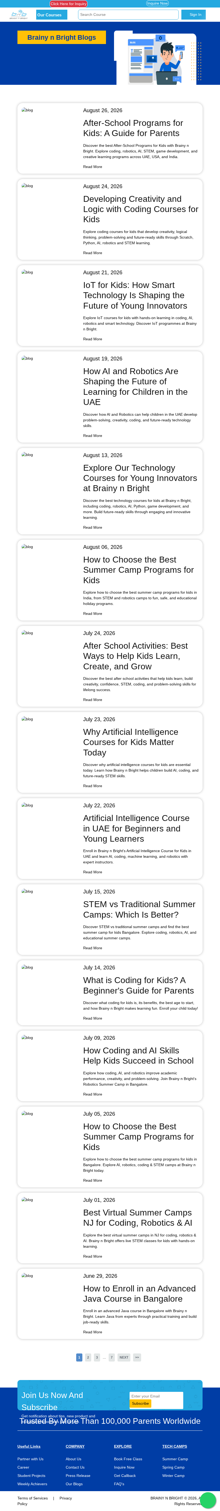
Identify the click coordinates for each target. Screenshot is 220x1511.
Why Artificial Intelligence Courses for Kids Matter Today (130, 742)
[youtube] (31, 9)
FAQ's (119, 1484)
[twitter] (28, 4)
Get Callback (125, 1475)
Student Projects (31, 1475)
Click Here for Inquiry (68, 4)
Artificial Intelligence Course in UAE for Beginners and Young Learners (136, 828)
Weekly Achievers (32, 1484)
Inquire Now (157, 3)
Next (124, 1357)
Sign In (195, 14)
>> (137, 1357)
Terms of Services (33, 1498)
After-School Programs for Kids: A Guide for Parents (133, 128)
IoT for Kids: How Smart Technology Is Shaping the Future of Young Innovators (135, 295)
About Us (73, 1459)
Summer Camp (175, 1459)
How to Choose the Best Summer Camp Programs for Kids (138, 570)
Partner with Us (30, 1459)
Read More (92, 167)
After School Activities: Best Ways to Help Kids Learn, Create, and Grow (135, 656)
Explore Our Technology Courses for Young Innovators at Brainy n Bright (140, 478)
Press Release (78, 1475)
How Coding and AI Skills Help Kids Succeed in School (138, 1055)
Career (23, 1467)
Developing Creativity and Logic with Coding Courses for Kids (141, 209)
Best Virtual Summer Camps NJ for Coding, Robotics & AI (137, 1218)
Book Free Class (128, 1459)
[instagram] (35, 4)
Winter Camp (173, 1475)
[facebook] (19, 4)
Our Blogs (74, 1484)
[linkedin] (24, 9)
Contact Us (75, 1467)
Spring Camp (173, 1467)
